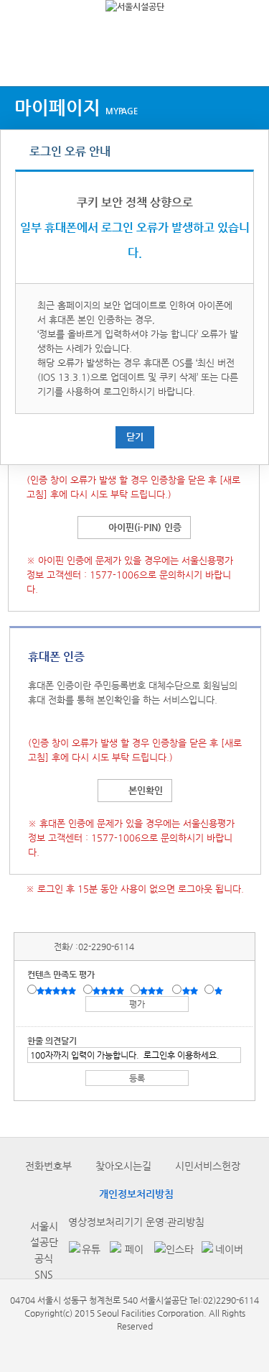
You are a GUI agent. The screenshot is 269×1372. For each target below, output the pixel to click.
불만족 (191, 990)
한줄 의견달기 (52, 1041)
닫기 (134, 436)
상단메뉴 (23, 59)
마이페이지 (76, 107)
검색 (244, 59)
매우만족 (58, 990)
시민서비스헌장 (207, 1165)
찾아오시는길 (123, 1165)
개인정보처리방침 (136, 1194)
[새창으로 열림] (82, 1250)
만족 (110, 990)
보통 (154, 990)
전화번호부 (48, 1165)
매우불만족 (219, 990)
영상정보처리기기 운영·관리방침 (136, 1222)
